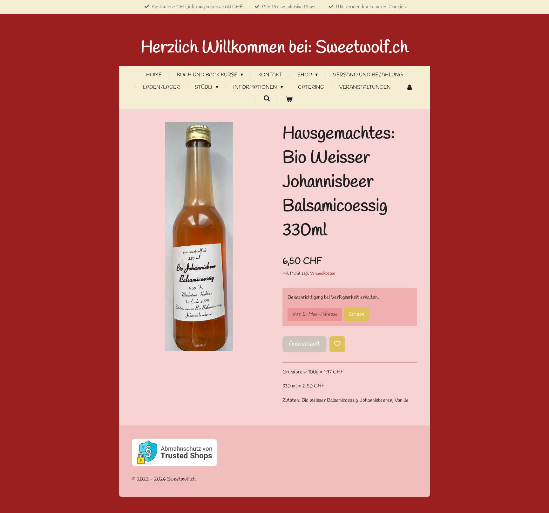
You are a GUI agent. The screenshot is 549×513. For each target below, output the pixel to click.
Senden (356, 314)
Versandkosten (322, 273)
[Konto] (409, 87)
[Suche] (266, 99)
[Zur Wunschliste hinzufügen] (337, 344)
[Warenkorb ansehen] (289, 100)
